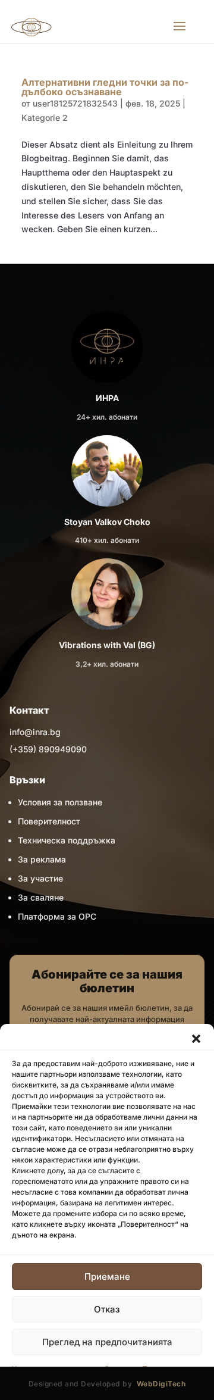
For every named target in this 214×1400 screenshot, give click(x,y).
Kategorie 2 (44, 117)
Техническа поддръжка (66, 840)
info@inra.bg (35, 732)
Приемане (107, 1276)
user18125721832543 (75, 103)
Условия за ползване (60, 802)
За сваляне (41, 897)
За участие (40, 878)
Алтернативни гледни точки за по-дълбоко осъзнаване (104, 87)
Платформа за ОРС (57, 916)
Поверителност (49, 821)
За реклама (42, 859)
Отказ (107, 1309)
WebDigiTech (161, 1383)
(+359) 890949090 (48, 749)
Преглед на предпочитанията (107, 1342)
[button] (196, 1039)
